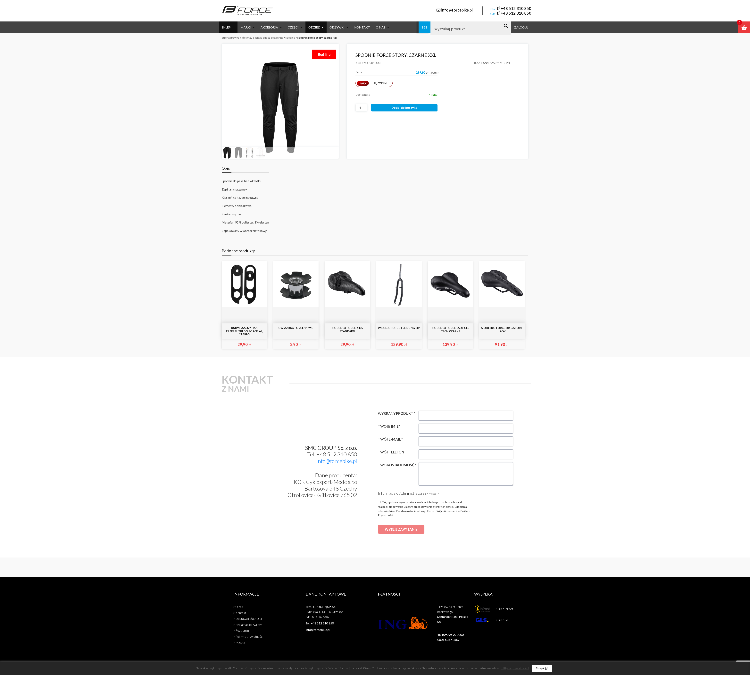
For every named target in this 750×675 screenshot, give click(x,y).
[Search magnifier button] (507, 25)
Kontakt (362, 27)
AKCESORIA (269, 27)
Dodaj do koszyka (404, 107)
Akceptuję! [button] (542, 668)
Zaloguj (521, 27)
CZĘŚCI (293, 27)
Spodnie (290, 37)
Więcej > (434, 493)
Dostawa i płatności (248, 618)
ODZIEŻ (314, 27)
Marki (245, 27)
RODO (240, 642)
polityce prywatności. (514, 668)
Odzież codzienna (273, 37)
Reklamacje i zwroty (248, 624)
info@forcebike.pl (457, 10)
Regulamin (242, 630)
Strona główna (230, 37)
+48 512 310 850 (516, 8)
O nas (380, 27)
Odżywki (337, 27)
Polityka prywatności (249, 636)
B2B (424, 27)
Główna (246, 37)
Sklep (226, 27)
